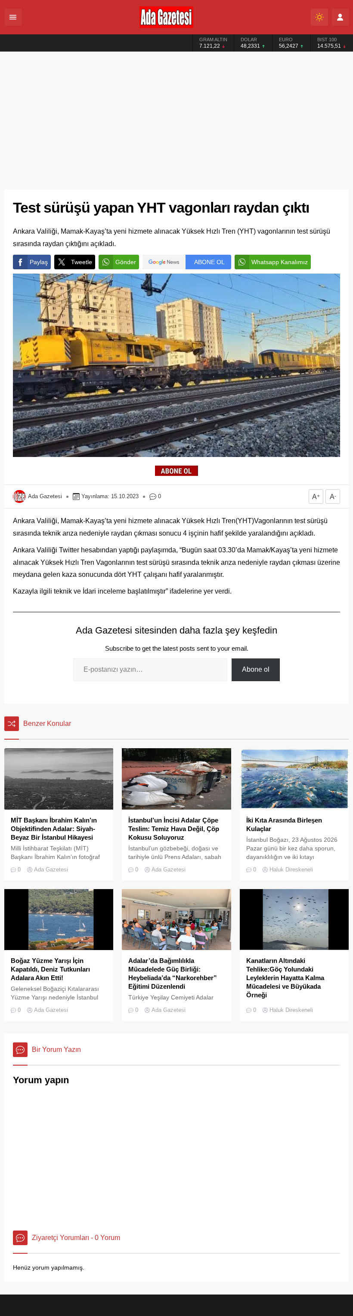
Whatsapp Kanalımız (279, 262)
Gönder (125, 262)
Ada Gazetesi (45, 496)
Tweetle (81, 262)
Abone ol (255, 669)
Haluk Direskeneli (291, 869)
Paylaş (39, 262)
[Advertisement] (176, 116)
